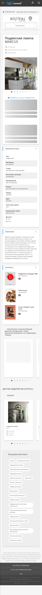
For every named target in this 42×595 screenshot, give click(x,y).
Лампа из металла (15, 478)
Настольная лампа (16, 536)
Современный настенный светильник (18, 505)
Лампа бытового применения (19, 469)
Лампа (12, 461)
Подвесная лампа (15, 487)
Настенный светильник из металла (18, 511)
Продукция (20, 25)
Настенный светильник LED (19, 521)
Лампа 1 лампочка (15, 482)
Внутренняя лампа (23, 461)
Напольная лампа (15, 540)
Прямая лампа (14, 500)
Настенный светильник (17, 495)
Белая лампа (14, 491)
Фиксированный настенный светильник (19, 531)
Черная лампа (14, 517)
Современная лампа (16, 465)
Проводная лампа (15, 474)
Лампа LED (28, 478)
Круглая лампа (14, 525)
